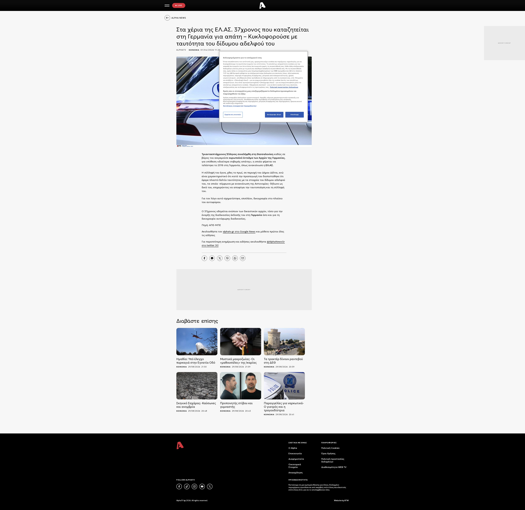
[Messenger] (212, 258)
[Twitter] (219, 258)
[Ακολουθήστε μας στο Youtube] (202, 486)
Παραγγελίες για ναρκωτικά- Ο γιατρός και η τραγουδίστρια (284, 406)
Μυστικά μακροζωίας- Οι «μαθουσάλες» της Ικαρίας (238, 360)
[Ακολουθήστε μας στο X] (209, 486)
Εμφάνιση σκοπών (233, 115)
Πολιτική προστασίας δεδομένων (332, 460)
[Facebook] (204, 258)
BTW (347, 500)
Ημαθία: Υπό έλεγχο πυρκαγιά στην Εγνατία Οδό (195, 360)
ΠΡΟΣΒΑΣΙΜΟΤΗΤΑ (298, 480)
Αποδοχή (295, 115)
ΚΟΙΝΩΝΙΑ (194, 50)
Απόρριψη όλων (274, 115)
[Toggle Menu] (167, 5)
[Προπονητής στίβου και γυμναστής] (240, 385)
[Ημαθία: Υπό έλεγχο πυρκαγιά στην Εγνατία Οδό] (196, 341)
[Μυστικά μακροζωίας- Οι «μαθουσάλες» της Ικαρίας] (240, 341)
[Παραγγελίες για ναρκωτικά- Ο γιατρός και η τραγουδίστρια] (284, 385)
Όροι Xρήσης (328, 453)
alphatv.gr (228, 231)
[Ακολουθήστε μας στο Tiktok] (186, 486)
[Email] (242, 258)
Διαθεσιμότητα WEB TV (333, 467)
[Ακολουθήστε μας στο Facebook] (179, 486)
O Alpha (292, 448)
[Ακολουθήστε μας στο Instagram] (194, 486)
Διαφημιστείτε (296, 459)
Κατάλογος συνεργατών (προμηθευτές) (239, 106)
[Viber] (227, 258)
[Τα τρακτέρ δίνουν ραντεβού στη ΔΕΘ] (284, 341)
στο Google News (244, 231)
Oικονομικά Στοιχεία (294, 465)
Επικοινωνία (295, 453)
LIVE (180, 5)
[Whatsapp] (235, 258)
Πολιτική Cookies (330, 448)
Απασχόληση (295, 472)
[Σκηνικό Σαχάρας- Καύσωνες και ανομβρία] (196, 385)
